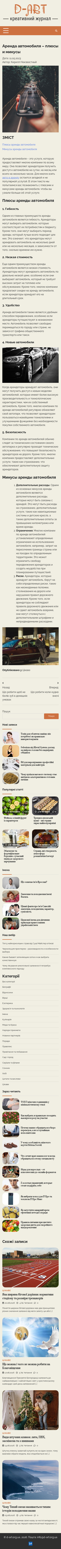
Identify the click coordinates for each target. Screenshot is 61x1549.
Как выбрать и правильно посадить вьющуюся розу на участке (38, 1117)
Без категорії (8, 981)
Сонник (6, 1068)
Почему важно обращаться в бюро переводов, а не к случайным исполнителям (38, 1130)
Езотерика (7, 1003)
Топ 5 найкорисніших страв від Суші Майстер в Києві (27, 943)
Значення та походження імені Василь (36, 895)
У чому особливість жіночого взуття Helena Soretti (36, 1144)
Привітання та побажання (14, 1052)
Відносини (7, 992)
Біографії (6, 987)
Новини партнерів (11, 1035)
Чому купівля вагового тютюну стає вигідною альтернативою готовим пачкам (39, 777)
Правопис (7, 1046)
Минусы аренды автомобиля (19, 149)
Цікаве (26, 670)
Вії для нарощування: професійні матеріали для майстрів (37, 763)
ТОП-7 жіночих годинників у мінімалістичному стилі (35, 1103)
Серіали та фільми (11, 1063)
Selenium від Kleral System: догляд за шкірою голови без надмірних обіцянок (38, 750)
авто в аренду (10, 177)
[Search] (56, 30)
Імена (5, 1014)
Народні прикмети (11, 1030)
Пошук (6, 711)
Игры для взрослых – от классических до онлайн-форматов (38, 1171)
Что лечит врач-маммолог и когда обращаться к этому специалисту (38, 1157)
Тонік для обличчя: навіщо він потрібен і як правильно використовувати (36, 737)
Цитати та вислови (11, 1079)
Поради (6, 1041)
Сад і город (7, 1057)
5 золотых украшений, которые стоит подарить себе (36, 1184)
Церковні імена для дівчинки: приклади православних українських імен (35, 923)
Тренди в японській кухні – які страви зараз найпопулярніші (45, 821)
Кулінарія (6, 1019)
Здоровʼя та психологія (13, 1008)
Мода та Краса (9, 1025)
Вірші (5, 998)
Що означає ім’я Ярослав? (34, 882)
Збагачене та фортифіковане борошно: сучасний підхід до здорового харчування (13, 856)
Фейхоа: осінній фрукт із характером (15, 819)
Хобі (4, 1073)
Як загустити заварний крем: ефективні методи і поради (35, 1211)
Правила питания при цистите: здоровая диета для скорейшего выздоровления (37, 1225)
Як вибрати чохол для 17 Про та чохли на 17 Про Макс (36, 1198)
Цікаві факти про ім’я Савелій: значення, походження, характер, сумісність (37, 909)
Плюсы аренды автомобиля (18, 144)
